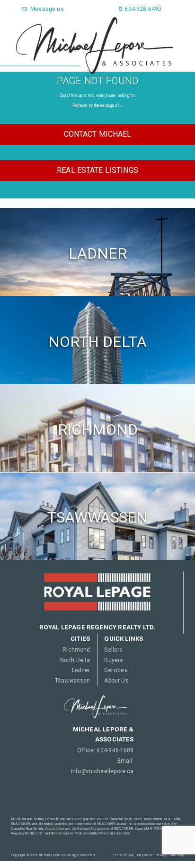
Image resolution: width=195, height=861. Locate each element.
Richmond (76, 649)
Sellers (113, 649)
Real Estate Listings (97, 170)
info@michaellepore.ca (102, 771)
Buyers (113, 660)
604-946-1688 (115, 750)
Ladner (81, 670)
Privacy (161, 855)
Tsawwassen (72, 680)
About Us (116, 680)
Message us (46, 9)
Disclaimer (144, 855)
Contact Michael (98, 134)
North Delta (75, 660)
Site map (177, 855)
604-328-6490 (142, 9)
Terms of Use (123, 855)
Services (115, 670)
